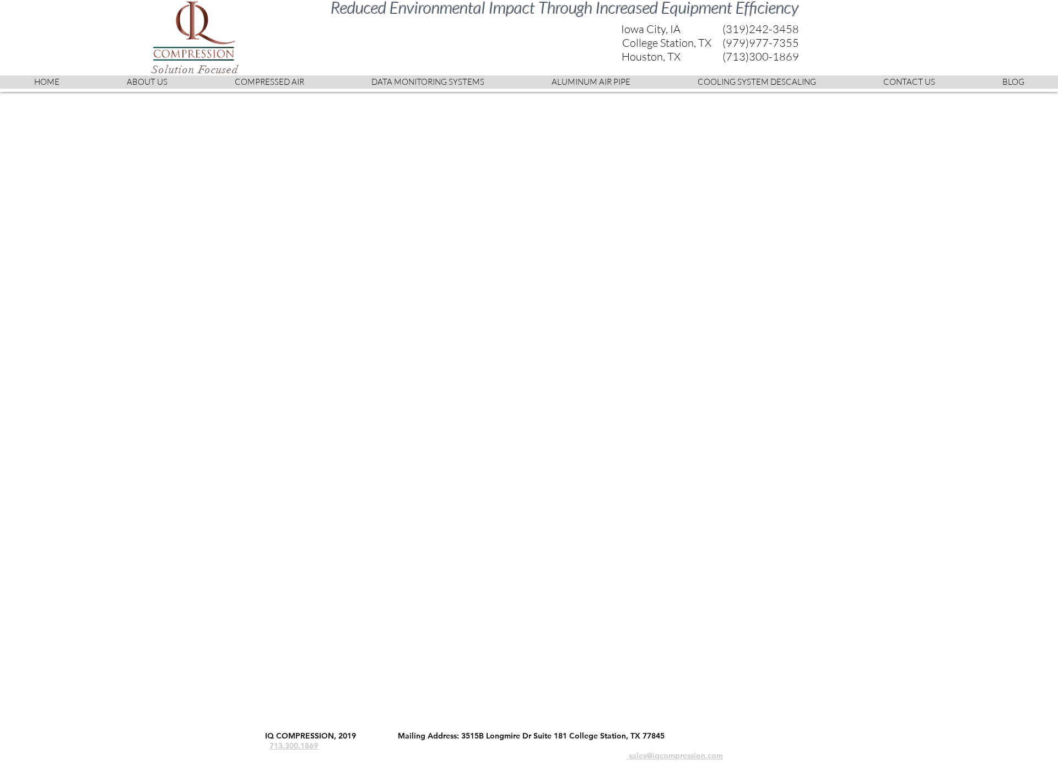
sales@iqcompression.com (675, 756)
